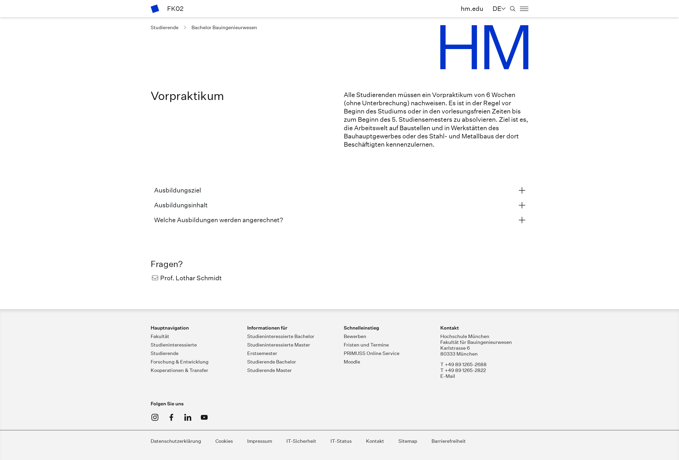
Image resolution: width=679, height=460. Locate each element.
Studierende (165, 353)
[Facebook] (171, 417)
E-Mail (447, 376)
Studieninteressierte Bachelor (280, 336)
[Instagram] (155, 417)
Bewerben (355, 336)
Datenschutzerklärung (176, 441)
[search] (513, 9)
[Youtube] (204, 417)
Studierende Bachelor (271, 362)
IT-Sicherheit (301, 441)
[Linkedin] (188, 417)
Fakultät (160, 336)
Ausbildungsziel (177, 190)
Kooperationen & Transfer (179, 370)
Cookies (224, 441)
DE (497, 8)
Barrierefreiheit (449, 441)
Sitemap (407, 441)
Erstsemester (262, 353)
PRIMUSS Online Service (371, 353)
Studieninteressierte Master (278, 345)
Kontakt (375, 441)
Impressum (259, 441)
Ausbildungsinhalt (181, 205)
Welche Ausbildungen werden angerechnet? (218, 220)
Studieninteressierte (174, 345)
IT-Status (341, 441)
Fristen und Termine (366, 345)
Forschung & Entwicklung (179, 362)
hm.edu (472, 8)
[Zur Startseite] (155, 9)
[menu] (524, 9)
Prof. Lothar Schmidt (191, 278)
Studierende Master (269, 370)
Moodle (352, 362)
